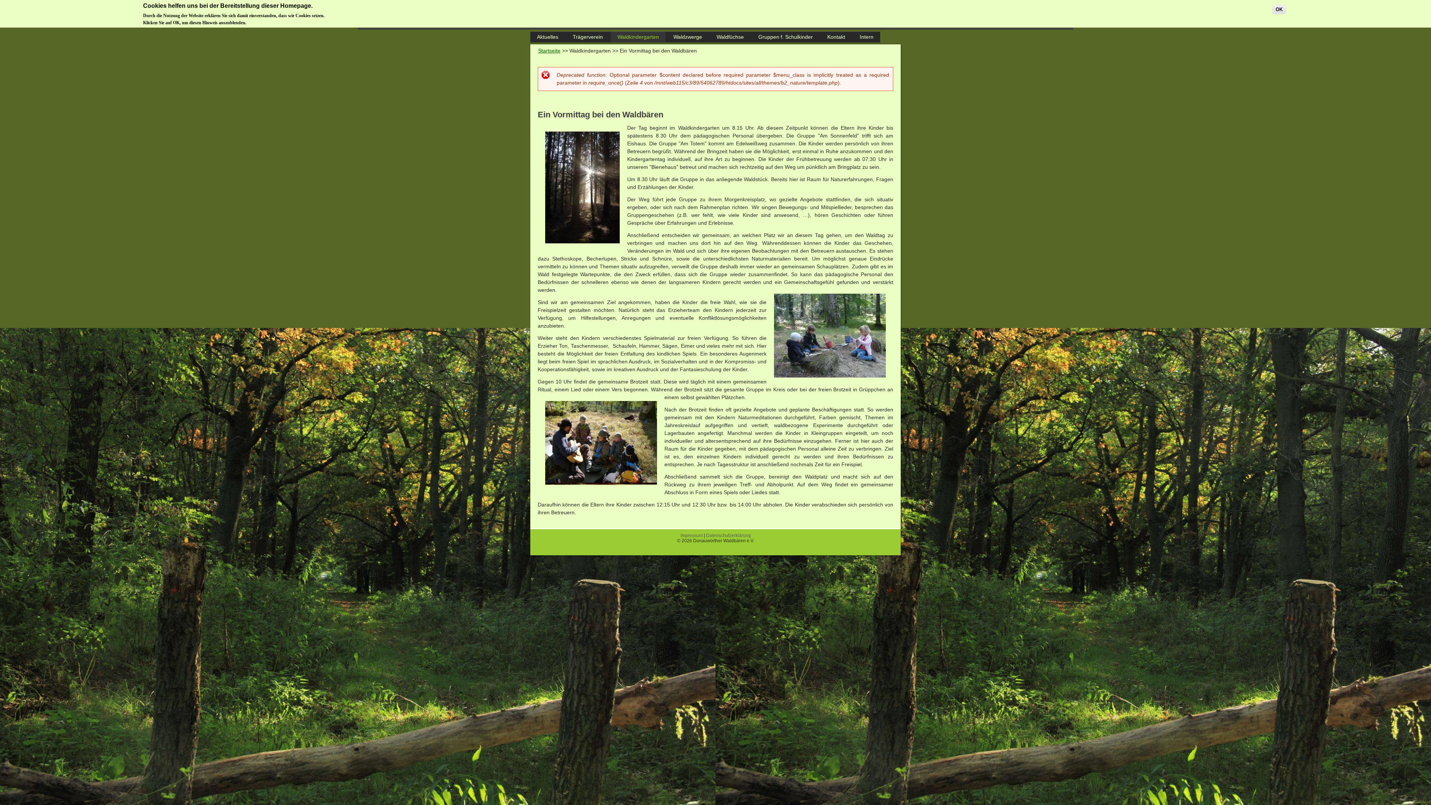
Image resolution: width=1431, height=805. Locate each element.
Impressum (691, 535)
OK (1279, 9)
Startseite (549, 51)
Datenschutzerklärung (728, 535)
